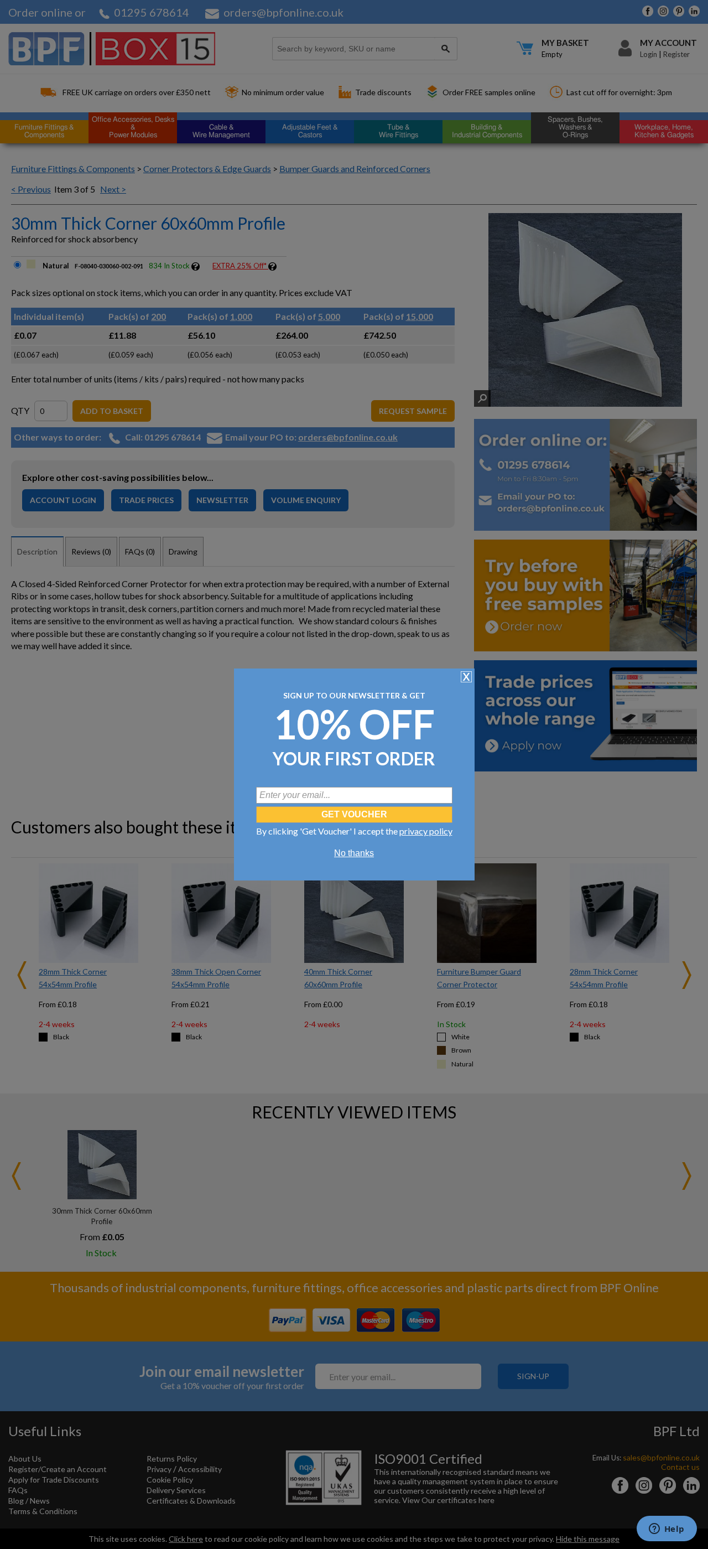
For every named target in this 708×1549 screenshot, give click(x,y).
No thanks (354, 853)
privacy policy (425, 831)
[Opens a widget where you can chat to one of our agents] (666, 1529)
